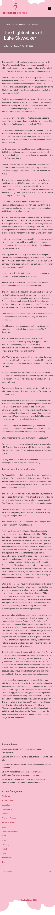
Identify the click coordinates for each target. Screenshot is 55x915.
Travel (4, 862)
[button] (49, 9)
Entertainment (8, 809)
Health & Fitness (9, 822)
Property (5, 844)
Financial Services (9, 818)
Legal (4, 827)
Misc (4, 836)
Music (4, 840)
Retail (4, 849)
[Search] (50, 871)
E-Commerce (7, 800)
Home (6, 24)
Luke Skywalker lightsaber (25, 627)
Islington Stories (12, 46)
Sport (4, 853)
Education (6, 805)
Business (6, 796)
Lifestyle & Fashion (10, 831)
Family (5, 814)
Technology (6, 858)
